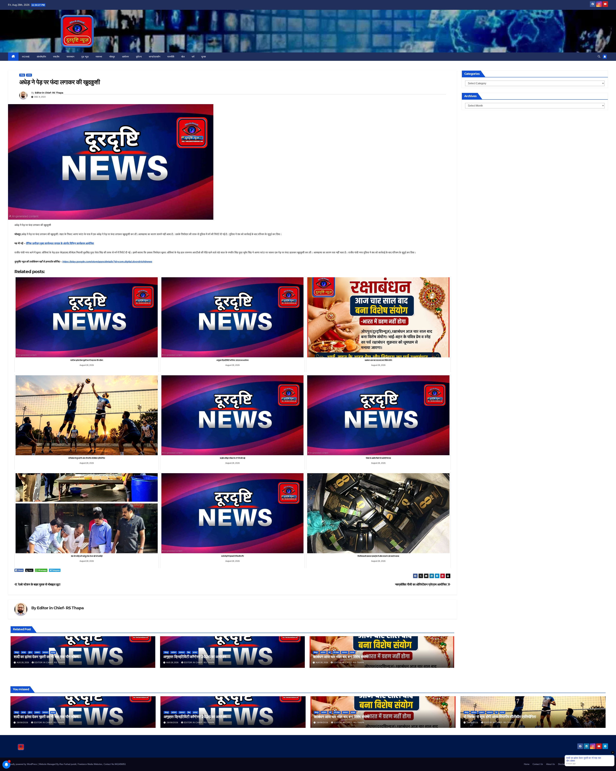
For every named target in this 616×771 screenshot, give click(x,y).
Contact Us (538, 764)
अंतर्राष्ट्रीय (41, 56)
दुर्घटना (139, 56)
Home (26, 56)
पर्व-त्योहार (336, 652)
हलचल (53, 652)
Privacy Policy (601, 764)
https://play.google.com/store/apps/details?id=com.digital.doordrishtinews (107, 261)
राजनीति (170, 56)
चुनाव (203, 56)
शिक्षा (188, 652)
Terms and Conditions (581, 764)
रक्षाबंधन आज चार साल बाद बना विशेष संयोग (340, 656)
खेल (183, 56)
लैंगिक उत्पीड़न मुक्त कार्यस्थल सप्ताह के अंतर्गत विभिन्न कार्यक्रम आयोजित (60, 243)
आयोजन (125, 56)
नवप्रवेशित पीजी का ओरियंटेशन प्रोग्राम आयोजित (421, 584)
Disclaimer (563, 764)
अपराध (29, 75)
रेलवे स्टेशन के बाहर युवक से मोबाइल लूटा (38, 584)
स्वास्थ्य (99, 56)
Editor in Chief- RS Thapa (49, 92)
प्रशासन (37, 652)
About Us (550, 764)
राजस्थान (70, 56)
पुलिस (30, 652)
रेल (496, 712)
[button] (599, 56)
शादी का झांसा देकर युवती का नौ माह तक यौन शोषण (46, 656)
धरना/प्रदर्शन (154, 56)
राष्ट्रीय (56, 56)
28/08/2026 (23, 722)
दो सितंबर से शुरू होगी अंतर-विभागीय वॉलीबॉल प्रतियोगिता (500, 716)
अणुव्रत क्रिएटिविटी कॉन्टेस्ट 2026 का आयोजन (194, 656)
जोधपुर (112, 56)
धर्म (193, 56)
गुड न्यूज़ (85, 56)
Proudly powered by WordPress (23, 764)
